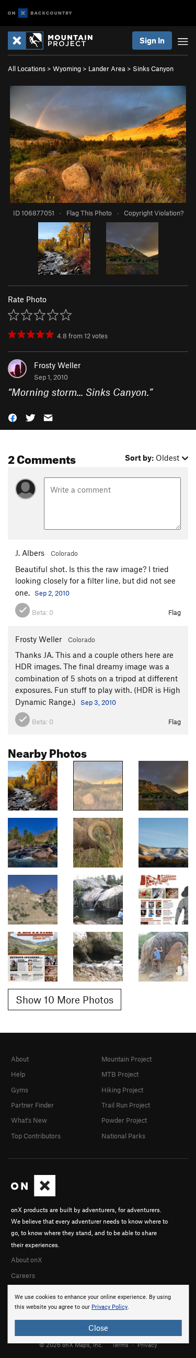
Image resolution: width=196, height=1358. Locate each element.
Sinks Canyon (153, 68)
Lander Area (106, 68)
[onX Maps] (33, 1194)
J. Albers (29, 552)
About (20, 1059)
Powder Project (124, 1120)
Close (98, 1327)
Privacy (147, 1344)
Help (18, 1074)
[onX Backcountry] (40, 13)
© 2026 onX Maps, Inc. (71, 1344)
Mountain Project (126, 1059)
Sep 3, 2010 (98, 702)
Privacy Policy (109, 1307)
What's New (29, 1120)
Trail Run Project (125, 1105)
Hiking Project (122, 1090)
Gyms (19, 1090)
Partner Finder (32, 1105)
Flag (174, 612)
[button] (12, 416)
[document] (98, 1314)
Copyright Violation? (153, 213)
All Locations (26, 68)
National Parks (123, 1136)
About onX (26, 1260)
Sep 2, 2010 (52, 593)
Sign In (152, 40)
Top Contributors (36, 1136)
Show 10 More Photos (64, 1000)
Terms (120, 1344)
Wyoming (67, 68)
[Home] (55, 40)
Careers (23, 1275)
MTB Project (120, 1074)
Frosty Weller (57, 365)
